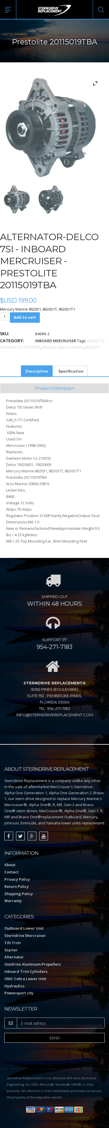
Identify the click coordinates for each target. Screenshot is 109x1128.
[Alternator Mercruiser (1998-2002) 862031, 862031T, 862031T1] (17, 199)
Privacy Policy (17, 879)
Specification (70, 371)
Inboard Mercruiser (55, 340)
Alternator (14, 957)
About (9, 864)
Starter (11, 950)
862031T (92, 347)
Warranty (13, 900)
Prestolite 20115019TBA (20, 347)
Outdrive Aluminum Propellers (32, 964)
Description (36, 371)
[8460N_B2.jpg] (50, 199)
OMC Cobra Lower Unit (25, 978)
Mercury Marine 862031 (62, 347)
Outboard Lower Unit (24, 928)
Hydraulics (14, 986)
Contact (11, 872)
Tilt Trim (12, 942)
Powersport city (18, 992)
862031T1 (95, 340)
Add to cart (25, 317)
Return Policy (16, 886)
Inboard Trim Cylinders (25, 971)
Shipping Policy (18, 893)
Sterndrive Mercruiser (25, 935)
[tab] (37, 371)
